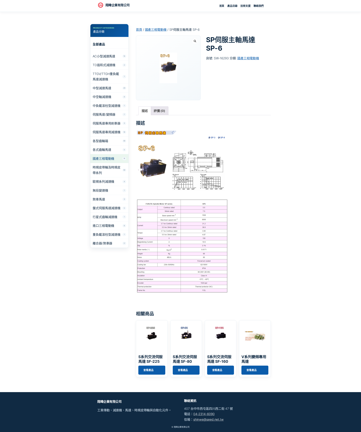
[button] (195, 41)
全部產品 (99, 44)
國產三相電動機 (156, 29)
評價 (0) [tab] (159, 111)
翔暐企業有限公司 (117, 5)
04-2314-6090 (204, 414)
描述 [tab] (145, 111)
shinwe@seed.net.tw (208, 419)
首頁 (139, 29)
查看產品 (148, 370)
